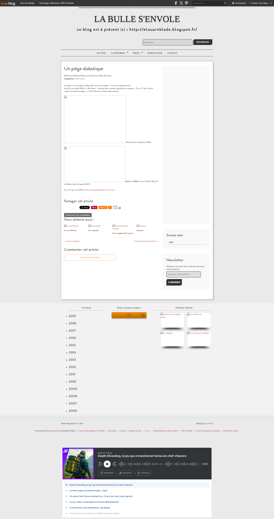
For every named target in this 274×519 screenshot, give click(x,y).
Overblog (209, 423)
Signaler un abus (135, 430)
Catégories (117, 53)
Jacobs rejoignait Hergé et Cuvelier (99, 189)
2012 (72, 367)
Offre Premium (186, 430)
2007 (73, 403)
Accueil (101, 52)
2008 (73, 396)
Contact (172, 52)
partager (127, 473)
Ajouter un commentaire (90, 257)
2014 (72, 352)
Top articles (112, 430)
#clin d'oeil (80, 78)
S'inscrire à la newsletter (78, 215)
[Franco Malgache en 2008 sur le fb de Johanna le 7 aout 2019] (173, 317)
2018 (72, 323)
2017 (72, 330)
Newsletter (154, 52)
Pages (135, 53)
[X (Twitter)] (181, 3)
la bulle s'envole (137, 19)
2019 (72, 316)
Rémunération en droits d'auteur (166, 430)
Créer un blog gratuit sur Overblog (91, 430)
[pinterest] (186, 3)
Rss (129, 315)
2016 (72, 338)
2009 (73, 389)
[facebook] (176, 3)
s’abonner (108, 473)
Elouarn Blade (52, 430)
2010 (72, 381)
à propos (145, 473)
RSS (171, 242)
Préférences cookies (230, 430)
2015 (72, 345)
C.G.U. (148, 430)
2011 (72, 374)
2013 (72, 360)
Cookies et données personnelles (208, 430)
